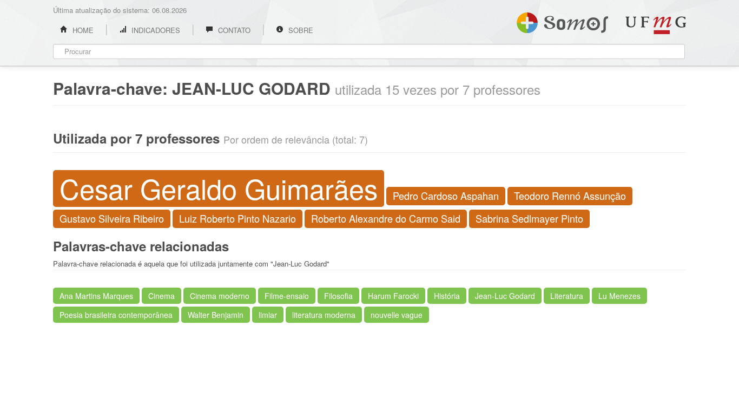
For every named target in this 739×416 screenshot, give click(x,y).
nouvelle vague (397, 314)
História (447, 295)
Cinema (161, 295)
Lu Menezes (619, 295)
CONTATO (233, 30)
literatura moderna (323, 314)
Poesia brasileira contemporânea (116, 314)
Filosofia (338, 295)
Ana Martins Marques (96, 295)
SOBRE (299, 30)
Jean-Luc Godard (505, 295)
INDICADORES (154, 30)
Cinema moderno (219, 295)
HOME (82, 30)
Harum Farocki (393, 295)
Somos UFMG (562, 20)
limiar (268, 314)
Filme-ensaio (287, 295)
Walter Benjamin (215, 314)
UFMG (655, 25)
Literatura (566, 295)
